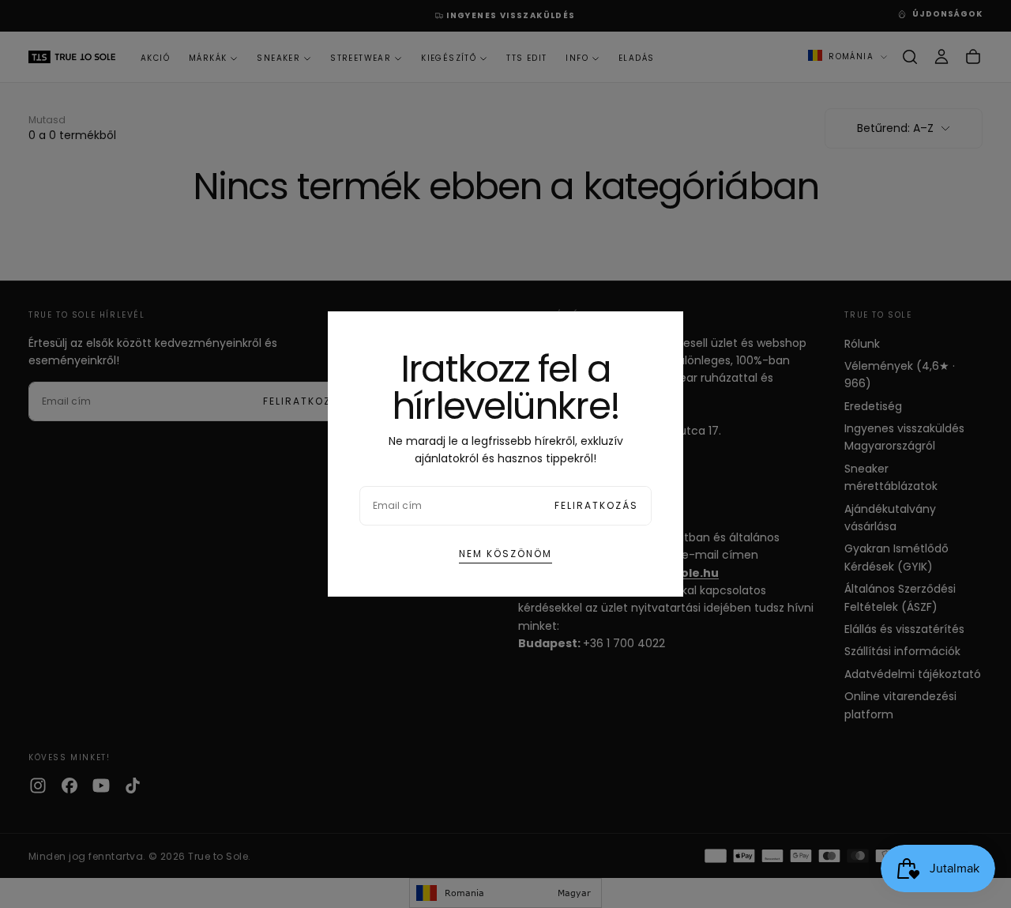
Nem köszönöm (505, 553)
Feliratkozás (596, 505)
